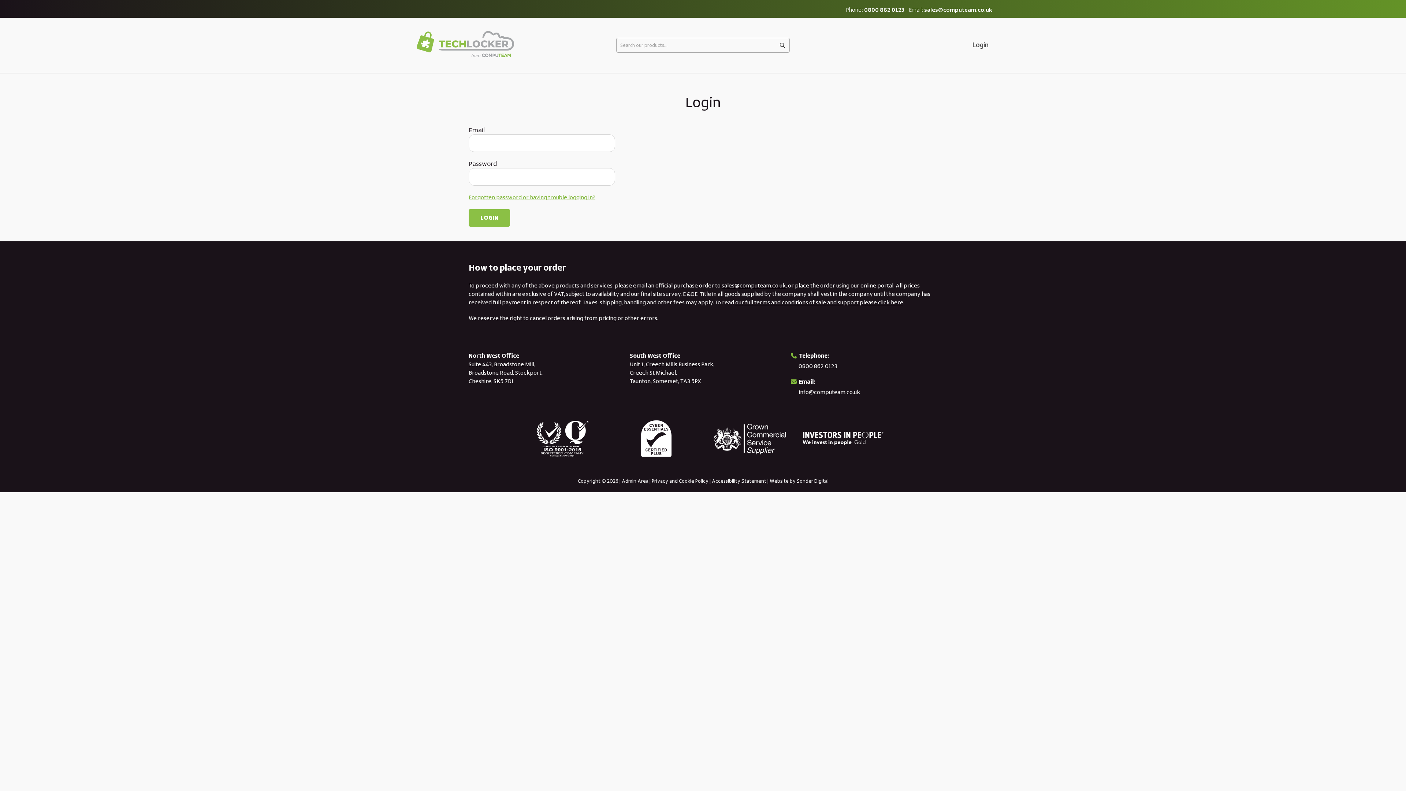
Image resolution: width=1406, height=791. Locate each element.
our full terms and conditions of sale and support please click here (819, 302)
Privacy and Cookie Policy (680, 480)
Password (483, 163)
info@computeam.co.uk (829, 392)
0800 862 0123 (884, 9)
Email (477, 130)
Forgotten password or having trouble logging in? (532, 197)
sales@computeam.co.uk (958, 9)
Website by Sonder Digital (799, 480)
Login (980, 45)
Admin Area (635, 480)
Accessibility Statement (739, 480)
